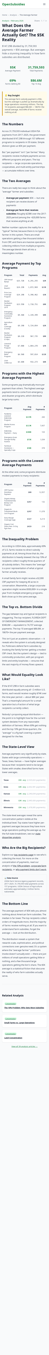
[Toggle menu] (44, 4)
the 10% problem (21, 865)
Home (4, 15)
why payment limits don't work (31, 869)
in (46, 20)
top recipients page (23, 854)
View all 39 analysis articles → (24, 1046)
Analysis (13, 15)
